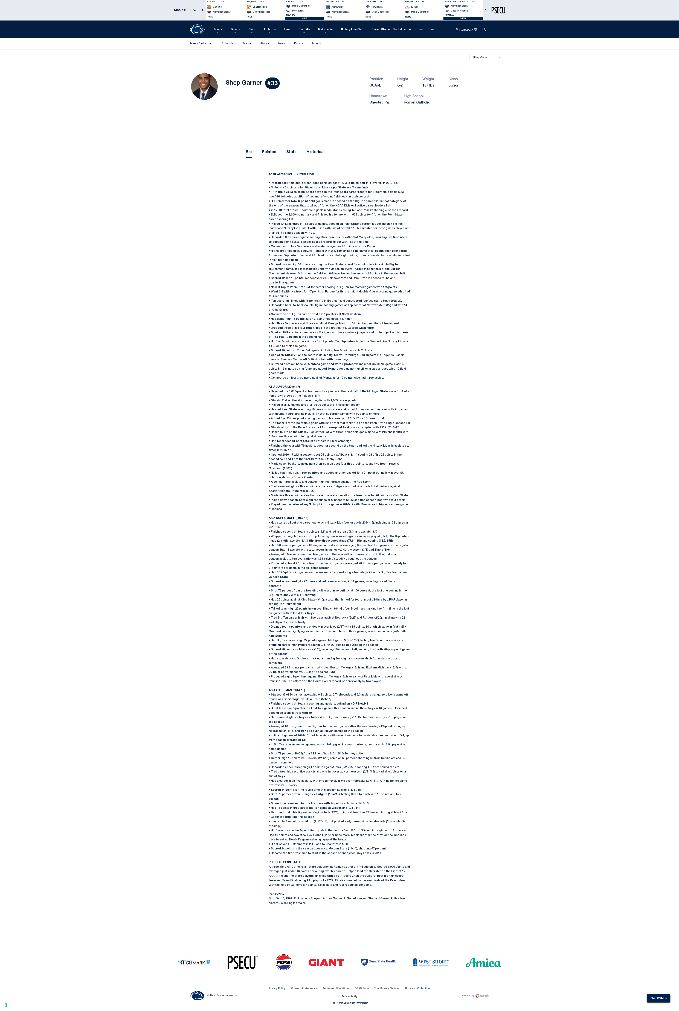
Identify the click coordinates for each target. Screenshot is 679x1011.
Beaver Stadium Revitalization (391, 29)
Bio (249, 152)
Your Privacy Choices (386, 988)
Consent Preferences (304, 988)
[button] (202, 10)
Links (304, 18)
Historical (315, 152)
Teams (217, 29)
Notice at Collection (417, 988)
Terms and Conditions (336, 988)
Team (245, 43)
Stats (263, 43)
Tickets (235, 29)
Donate (298, 44)
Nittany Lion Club (352, 29)
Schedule (227, 43)
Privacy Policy (277, 988)
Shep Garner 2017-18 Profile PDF (292, 174)
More (315, 43)
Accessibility (349, 996)
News (281, 43)
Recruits (304, 29)
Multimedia (325, 29)
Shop (252, 29)
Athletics (269, 29)
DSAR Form (362, 988)
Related (269, 152)
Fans (287, 29)
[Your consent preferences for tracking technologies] (6, 1004)
